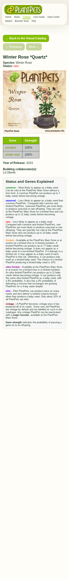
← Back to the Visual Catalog (26, 38)
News (17, 17)
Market (8, 21)
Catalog (27, 17)
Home (8, 17)
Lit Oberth (9, 172)
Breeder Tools (22, 21)
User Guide (39, 17)
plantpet (11, 147)
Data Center (53, 17)
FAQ (34, 21)
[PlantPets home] (23, 9)
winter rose (13, 154)
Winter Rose (24, 62)
